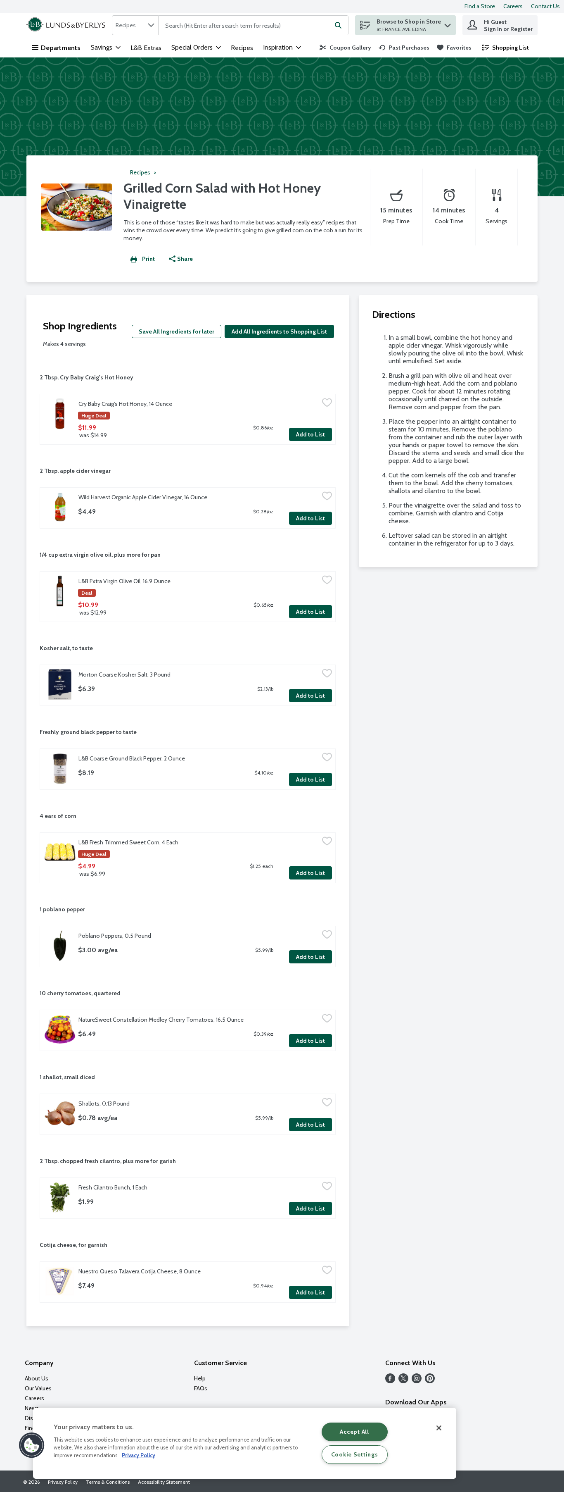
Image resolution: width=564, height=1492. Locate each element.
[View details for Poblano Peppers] (59, 946)
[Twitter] (403, 1381)
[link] (345, 47)
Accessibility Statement (164, 1482)
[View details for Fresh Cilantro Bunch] (59, 1197)
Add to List (310, 434)
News (32, 1408)
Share (185, 258)
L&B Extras (145, 48)
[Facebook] (390, 1381)
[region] (244, 1443)
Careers (513, 6)
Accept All (354, 1431)
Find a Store (479, 6)
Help (200, 1378)
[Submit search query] (338, 25)
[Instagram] (417, 1381)
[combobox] (135, 25)
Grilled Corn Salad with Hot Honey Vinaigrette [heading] (222, 196)
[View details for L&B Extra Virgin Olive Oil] (59, 591)
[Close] (439, 1428)
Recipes (242, 48)
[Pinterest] (430, 1381)
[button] (447, 23)
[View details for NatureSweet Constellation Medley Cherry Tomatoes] (59, 1029)
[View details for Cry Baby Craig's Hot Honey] (59, 414)
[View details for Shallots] (59, 1113)
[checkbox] (327, 403)
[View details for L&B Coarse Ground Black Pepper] (59, 768)
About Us (36, 1378)
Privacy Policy (63, 1482)
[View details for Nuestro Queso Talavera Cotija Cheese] (59, 1281)
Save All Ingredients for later (176, 331)
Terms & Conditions (108, 1482)
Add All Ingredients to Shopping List (279, 331)
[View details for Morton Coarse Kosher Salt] (59, 684)
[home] (67, 25)
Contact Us (545, 6)
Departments (61, 48)
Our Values (38, 1388)
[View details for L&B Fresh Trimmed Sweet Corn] (59, 852)
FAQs (200, 1388)
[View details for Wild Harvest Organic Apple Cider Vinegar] (59, 507)
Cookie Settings (354, 1454)
